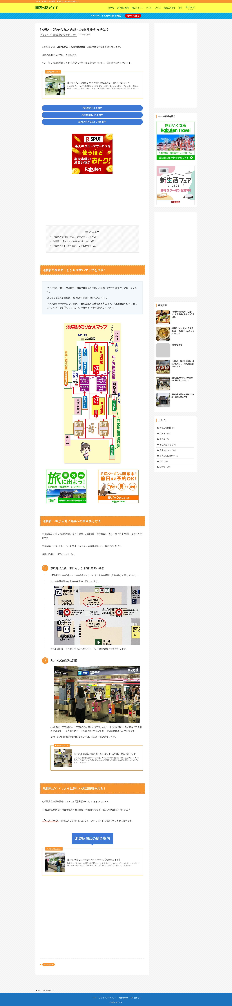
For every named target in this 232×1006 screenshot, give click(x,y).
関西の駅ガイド (47, 7)
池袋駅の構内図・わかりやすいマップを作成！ (75, 237)
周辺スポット (168, 450)
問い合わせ (135, 998)
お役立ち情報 (167, 428)
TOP (94, 998)
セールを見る (133, 15)
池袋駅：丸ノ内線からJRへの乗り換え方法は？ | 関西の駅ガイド (98, 82)
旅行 (164, 461)
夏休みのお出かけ (169, 456)
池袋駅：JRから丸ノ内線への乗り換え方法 (73, 241)
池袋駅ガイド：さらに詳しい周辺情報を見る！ (75, 246)
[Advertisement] (92, 198)
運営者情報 (123, 998)
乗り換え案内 (48, 964)
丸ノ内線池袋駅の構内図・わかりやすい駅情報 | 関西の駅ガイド (105, 754)
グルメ (165, 433)
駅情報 (165, 467)
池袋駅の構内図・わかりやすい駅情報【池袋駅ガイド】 (94, 859)
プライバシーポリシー (107, 998)
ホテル (164, 439)
